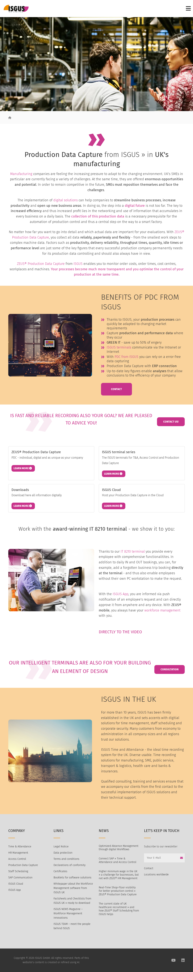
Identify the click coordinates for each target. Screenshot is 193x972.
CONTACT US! (170, 421)
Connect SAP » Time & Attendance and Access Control (117, 860)
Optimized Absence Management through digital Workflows (118, 847)
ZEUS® (22, 264)
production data (111, 216)
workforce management (162, 610)
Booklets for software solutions (72, 877)
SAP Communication (20, 877)
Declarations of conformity (70, 865)
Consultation (169, 669)
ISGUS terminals (119, 347)
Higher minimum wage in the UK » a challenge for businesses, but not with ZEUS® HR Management (119, 875)
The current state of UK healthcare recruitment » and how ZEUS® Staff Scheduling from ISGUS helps (119, 909)
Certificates (60, 871)
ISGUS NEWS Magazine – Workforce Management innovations (68, 913)
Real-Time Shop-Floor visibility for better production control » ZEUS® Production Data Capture (118, 891)
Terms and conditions (66, 859)
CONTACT (116, 389)
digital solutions (65, 200)
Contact (148, 868)
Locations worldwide (156, 874)
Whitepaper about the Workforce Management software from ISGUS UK (73, 888)
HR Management (18, 852)
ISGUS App (120, 594)
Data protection (63, 852)
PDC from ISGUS (126, 357)
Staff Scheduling (18, 871)
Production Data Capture (46, 264)
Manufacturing (21, 174)
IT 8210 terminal (133, 551)
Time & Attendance (19, 846)
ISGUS (78, 264)
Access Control (17, 859)
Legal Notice (61, 846)
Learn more (21, 468)
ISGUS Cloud (15, 883)
